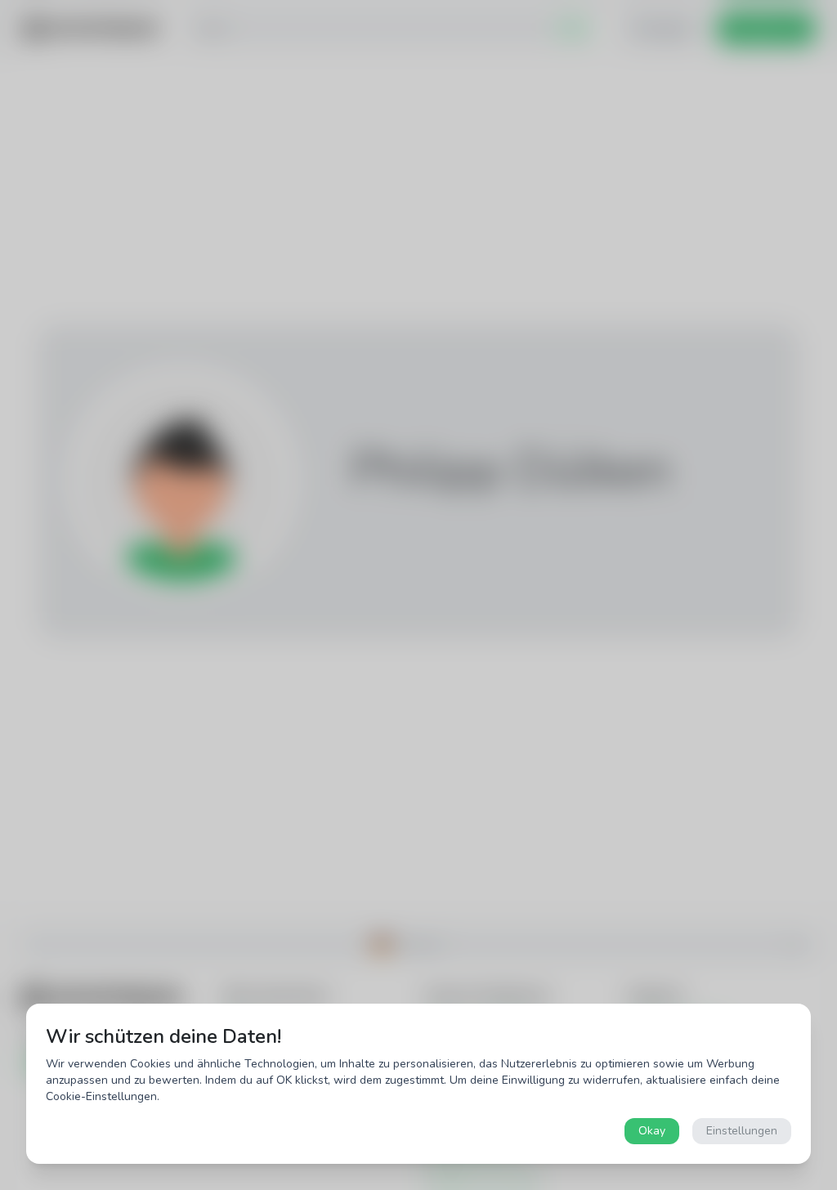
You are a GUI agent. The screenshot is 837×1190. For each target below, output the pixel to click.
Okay (651, 1131)
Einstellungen (741, 1131)
